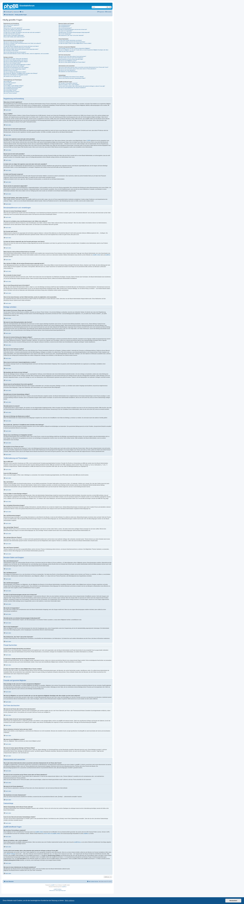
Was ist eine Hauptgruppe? (65, 33)
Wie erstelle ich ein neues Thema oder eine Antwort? (16, 58)
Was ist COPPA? (7, 26)
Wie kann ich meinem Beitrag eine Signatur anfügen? (16, 61)
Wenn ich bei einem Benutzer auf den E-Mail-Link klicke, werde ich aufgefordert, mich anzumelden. (26, 53)
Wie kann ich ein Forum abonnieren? (67, 70)
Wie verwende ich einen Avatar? (11, 50)
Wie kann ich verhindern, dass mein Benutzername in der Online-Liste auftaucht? (22, 43)
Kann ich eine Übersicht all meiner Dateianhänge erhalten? (72, 78)
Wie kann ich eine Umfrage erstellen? (12, 63)
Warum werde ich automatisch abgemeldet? (14, 35)
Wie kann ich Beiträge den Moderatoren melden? (15, 71)
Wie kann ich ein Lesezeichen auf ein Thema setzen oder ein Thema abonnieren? (77, 68)
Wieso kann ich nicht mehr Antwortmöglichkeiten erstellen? (17, 64)
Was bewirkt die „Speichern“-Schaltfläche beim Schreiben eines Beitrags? (21, 73)
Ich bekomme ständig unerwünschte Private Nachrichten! (72, 41)
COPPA (89, 140)
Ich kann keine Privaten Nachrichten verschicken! (70, 40)
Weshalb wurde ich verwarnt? (10, 70)
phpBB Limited (96, 255)
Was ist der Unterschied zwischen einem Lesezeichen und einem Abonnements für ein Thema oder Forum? (83, 67)
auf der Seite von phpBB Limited (51, 833)
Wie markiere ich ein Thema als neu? (12, 76)
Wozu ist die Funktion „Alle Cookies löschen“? (14, 36)
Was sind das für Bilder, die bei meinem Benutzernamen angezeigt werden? (21, 49)
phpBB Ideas (77, 842)
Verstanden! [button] (233, 900)
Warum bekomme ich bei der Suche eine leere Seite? (71, 59)
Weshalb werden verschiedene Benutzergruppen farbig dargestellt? (74, 32)
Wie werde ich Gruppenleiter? (65, 30)
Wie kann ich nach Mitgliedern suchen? (68, 60)
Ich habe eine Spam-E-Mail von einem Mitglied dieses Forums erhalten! (75, 43)
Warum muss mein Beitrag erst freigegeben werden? (16, 74)
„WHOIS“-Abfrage (10, 854)
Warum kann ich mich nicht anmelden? (12, 30)
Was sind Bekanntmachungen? (11, 88)
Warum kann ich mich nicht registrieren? (13, 28)
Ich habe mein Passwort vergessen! (12, 33)
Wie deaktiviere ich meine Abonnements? (68, 71)
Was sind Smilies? (8, 84)
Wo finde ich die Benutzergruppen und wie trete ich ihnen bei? (73, 29)
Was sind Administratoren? (65, 25)
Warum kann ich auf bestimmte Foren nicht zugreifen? (16, 67)
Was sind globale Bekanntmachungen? (13, 87)
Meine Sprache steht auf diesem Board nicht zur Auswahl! (17, 47)
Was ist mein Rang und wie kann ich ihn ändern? (15, 52)
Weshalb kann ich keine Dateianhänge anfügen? (15, 69)
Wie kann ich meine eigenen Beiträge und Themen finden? (72, 62)
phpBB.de (107, 255)
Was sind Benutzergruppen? (65, 28)
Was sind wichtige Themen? (10, 90)
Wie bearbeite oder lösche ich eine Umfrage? (14, 66)
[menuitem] (15, 12)
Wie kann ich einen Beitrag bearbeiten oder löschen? (16, 60)
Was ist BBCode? (8, 81)
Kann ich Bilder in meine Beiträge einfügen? (13, 85)
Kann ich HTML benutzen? (10, 82)
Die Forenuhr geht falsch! (9, 44)
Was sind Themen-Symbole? (10, 93)
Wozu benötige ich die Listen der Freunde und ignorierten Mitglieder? (74, 48)
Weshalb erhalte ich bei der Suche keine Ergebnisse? (71, 57)
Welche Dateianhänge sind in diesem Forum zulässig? (71, 76)
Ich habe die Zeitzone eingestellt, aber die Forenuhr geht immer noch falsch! (21, 46)
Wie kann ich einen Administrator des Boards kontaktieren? (72, 87)
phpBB (52, 885)
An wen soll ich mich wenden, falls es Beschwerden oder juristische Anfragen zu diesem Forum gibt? (82, 86)
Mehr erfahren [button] (69, 900)
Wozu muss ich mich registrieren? (11, 25)
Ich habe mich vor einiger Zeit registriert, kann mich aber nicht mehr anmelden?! (22, 32)
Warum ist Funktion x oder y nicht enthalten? (69, 84)
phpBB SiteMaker (57, 889)
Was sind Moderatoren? (64, 26)
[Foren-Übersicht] (11, 6)
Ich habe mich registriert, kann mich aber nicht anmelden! (17, 29)
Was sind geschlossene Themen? (11, 91)
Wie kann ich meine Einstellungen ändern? (13, 41)
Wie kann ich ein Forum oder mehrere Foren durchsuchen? (72, 56)
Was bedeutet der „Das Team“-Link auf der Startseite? (71, 35)
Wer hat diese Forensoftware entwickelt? (68, 83)
